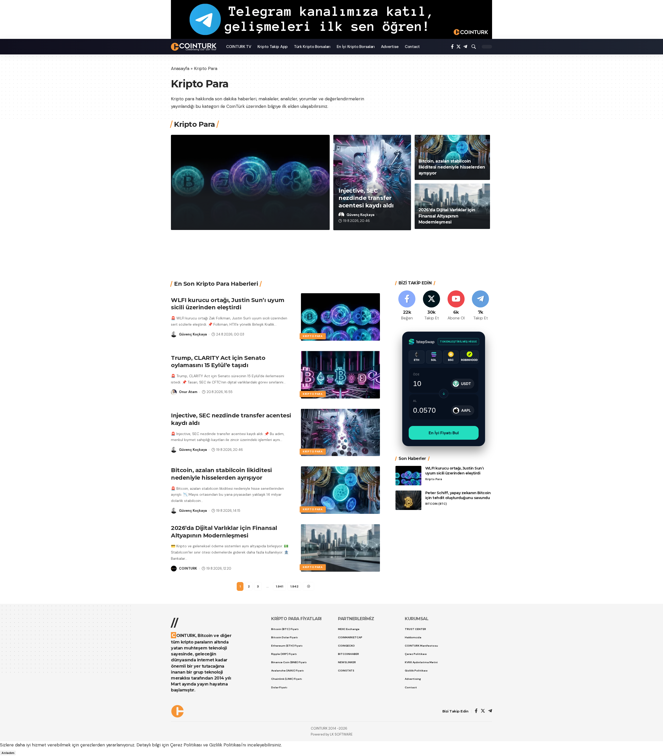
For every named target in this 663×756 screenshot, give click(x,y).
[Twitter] (458, 47)
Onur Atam (188, 392)
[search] (473, 46)
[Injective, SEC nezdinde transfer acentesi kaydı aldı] (340, 432)
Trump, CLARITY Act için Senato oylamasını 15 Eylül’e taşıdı (218, 361)
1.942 (294, 586)
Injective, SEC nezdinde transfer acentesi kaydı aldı (366, 198)
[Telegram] (465, 47)
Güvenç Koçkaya (199, 220)
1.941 (279, 586)
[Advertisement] (329, 249)
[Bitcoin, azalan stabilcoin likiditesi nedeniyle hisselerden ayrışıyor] (340, 490)
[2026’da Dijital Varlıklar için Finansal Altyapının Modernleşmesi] (340, 548)
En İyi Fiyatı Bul (444, 433)
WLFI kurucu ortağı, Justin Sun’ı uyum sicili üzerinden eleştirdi (243, 204)
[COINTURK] (194, 47)
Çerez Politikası (186, 745)
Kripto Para (193, 187)
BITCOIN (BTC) (436, 503)
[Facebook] (452, 47)
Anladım (8, 753)
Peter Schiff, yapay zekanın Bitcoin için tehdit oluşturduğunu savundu (458, 495)
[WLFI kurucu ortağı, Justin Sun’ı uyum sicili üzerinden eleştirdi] (340, 317)
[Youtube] (456, 305)
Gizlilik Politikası (225, 745)
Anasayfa (180, 68)
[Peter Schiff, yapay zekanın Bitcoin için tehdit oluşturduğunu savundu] (408, 500)
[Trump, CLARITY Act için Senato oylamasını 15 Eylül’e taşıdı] (340, 374)
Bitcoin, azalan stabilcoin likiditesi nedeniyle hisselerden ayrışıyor (451, 161)
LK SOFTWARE (341, 734)
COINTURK (188, 568)
